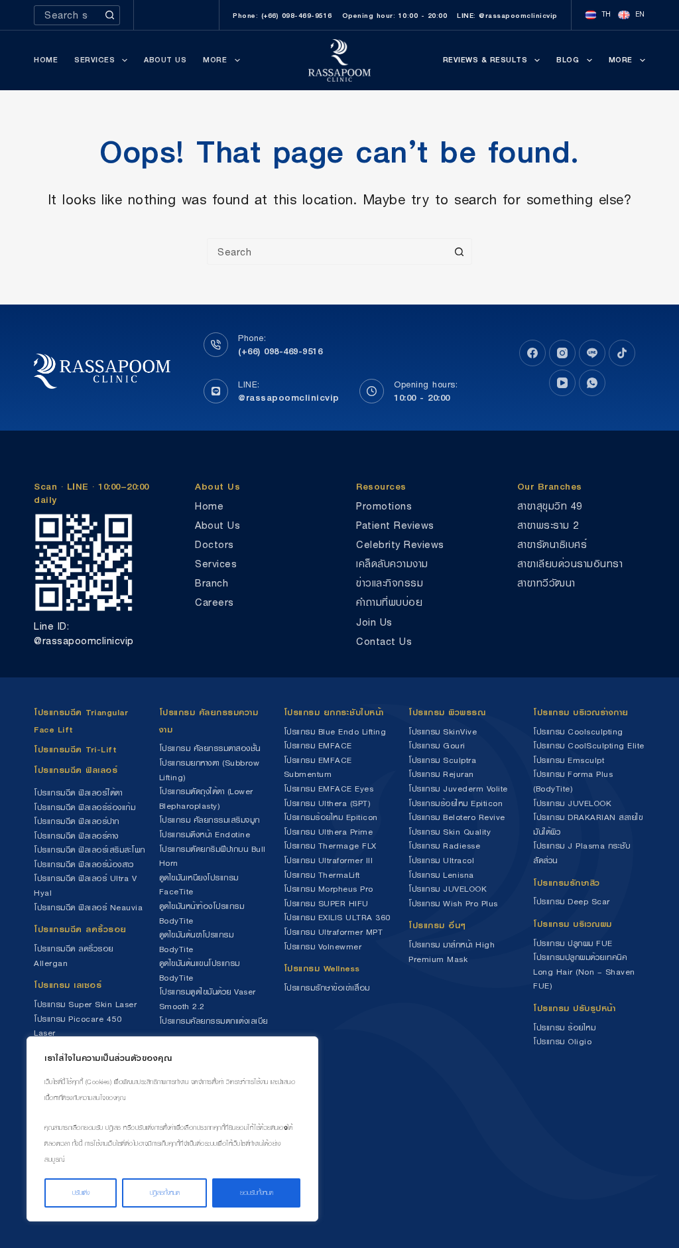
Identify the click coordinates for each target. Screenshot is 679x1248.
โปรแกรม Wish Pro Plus (453, 903)
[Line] (592, 353)
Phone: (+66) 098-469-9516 (282, 15)
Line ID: (51, 626)
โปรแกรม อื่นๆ (437, 925)
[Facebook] (532, 353)
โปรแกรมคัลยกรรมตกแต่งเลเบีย (213, 1021)
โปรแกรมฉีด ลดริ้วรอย (80, 929)
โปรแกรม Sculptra (442, 760)
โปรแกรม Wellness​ (322, 968)
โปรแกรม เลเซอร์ (67, 985)
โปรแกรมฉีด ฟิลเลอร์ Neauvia (88, 907)
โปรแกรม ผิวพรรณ (446, 712)
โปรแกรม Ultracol (441, 860)
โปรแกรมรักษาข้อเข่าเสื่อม (327, 988)
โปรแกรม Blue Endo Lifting (335, 731)
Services (94, 60)
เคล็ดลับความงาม (392, 564)
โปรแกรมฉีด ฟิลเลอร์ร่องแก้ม (84, 807)
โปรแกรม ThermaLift (322, 875)
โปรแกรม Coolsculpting (578, 731)
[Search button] (110, 15)
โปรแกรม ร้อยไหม (564, 1027)
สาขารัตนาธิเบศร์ (552, 544)
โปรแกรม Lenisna (441, 875)
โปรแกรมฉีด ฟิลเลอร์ (75, 770)
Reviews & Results (485, 60)
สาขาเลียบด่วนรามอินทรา (570, 564)
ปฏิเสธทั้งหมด (165, 1192)
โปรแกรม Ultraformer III (328, 860)
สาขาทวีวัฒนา (546, 583)
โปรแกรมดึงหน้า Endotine (205, 834)
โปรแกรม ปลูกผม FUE (573, 943)
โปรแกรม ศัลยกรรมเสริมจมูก (209, 820)
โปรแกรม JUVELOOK (447, 889)
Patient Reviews (395, 525)
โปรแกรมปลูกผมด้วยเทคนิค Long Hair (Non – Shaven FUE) (584, 971)
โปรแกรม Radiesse (444, 846)
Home (46, 60)
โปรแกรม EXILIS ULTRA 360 (337, 917)
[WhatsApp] (592, 383)
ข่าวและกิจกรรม (389, 583)
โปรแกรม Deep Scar (571, 901)
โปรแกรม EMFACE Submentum (318, 767)
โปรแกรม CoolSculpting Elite (589, 745)
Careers (214, 602)
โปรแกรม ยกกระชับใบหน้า (336, 712)
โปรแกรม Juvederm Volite (458, 789)
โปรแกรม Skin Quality (449, 832)
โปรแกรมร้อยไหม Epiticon (331, 817)
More (215, 60)
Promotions (384, 506)
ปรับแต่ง (81, 1192)
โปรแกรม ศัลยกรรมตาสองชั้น (210, 748)
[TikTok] (622, 353)
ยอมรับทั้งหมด (256, 1192)
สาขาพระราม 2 (548, 525)
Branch (211, 583)
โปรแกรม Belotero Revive (456, 817)
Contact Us (384, 641)
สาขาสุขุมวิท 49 (549, 506)
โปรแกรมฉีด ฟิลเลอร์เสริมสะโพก (89, 850)
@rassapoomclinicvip (289, 397)
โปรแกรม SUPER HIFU (326, 903)
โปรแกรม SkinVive (442, 731)
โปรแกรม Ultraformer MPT (333, 932)
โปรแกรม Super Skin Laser (85, 1004)
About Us (165, 60)
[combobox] (67, 15)
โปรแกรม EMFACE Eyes (329, 789)
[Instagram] (562, 353)
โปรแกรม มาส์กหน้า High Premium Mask (451, 951)
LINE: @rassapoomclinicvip (507, 15)
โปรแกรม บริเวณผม (572, 924)
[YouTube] (562, 383)
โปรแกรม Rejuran (441, 774)
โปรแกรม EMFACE (318, 745)
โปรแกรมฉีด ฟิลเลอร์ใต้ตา (78, 792)
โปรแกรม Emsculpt (568, 760)
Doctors (214, 544)
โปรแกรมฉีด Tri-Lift (75, 749)
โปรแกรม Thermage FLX (330, 846)
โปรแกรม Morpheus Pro (328, 889)
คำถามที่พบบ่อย (389, 602)
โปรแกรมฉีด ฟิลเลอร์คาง (76, 836)
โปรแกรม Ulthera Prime (328, 832)
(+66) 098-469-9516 (280, 351)
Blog (567, 60)
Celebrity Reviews (400, 544)
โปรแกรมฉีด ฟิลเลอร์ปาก (76, 821)
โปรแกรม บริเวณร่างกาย (581, 712)
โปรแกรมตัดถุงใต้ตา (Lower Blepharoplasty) (206, 798)
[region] (172, 1128)
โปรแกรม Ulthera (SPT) (327, 803)
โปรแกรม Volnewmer (323, 946)
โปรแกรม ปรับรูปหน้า (574, 1008)
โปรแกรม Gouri (436, 745)
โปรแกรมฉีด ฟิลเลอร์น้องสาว (83, 864)
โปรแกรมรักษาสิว (566, 883)
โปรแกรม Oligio (562, 1041)
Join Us (374, 622)
